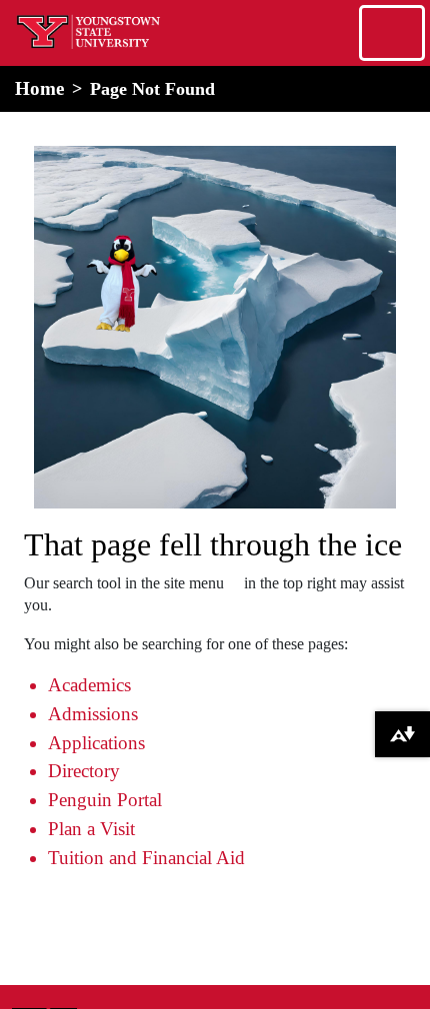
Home (39, 88)
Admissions (93, 713)
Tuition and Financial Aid (146, 857)
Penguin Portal (105, 799)
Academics (89, 684)
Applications (96, 742)
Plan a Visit (91, 828)
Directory (84, 770)
